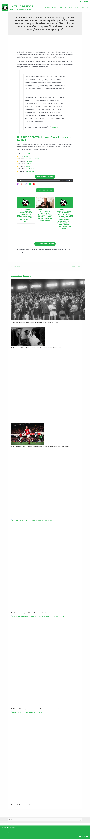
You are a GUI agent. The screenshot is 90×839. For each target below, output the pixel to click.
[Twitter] (82, 1)
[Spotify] (30, 184)
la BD (28, 154)
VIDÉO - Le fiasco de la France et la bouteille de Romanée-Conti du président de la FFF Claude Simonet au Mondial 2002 (45, 215)
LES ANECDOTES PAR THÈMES (45, 244)
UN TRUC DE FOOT (21, 6)
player (37, 159)
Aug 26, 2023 (55, 127)
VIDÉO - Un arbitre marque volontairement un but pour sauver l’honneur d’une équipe (36, 709)
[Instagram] (85, 1)
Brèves (70, 7)
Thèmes (76, 7)
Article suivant (77, 267)
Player (82, 7)
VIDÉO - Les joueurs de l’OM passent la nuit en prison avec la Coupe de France (34, 322)
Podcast (54, 7)
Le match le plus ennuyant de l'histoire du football (26, 805)
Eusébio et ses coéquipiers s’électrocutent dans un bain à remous (31, 613)
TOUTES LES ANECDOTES (45, 190)
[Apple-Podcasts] (19, 184)
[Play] (19, 180)
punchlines (30, 171)
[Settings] (71, 180)
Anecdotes (47, 7)
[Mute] (64, 180)
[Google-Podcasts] (23, 184)
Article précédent (14, 267)
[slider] (40, 180)
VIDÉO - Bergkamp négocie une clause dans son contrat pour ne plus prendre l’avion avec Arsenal (40, 446)
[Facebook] (80, 1)
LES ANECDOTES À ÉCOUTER (45, 177)
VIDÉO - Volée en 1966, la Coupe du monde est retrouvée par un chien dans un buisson (36, 348)
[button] (56, 7)
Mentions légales (6, 832)
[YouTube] (87, 1)
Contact (4, 830)
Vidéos (61, 7)
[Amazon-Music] (27, 184)
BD (65, 7)
